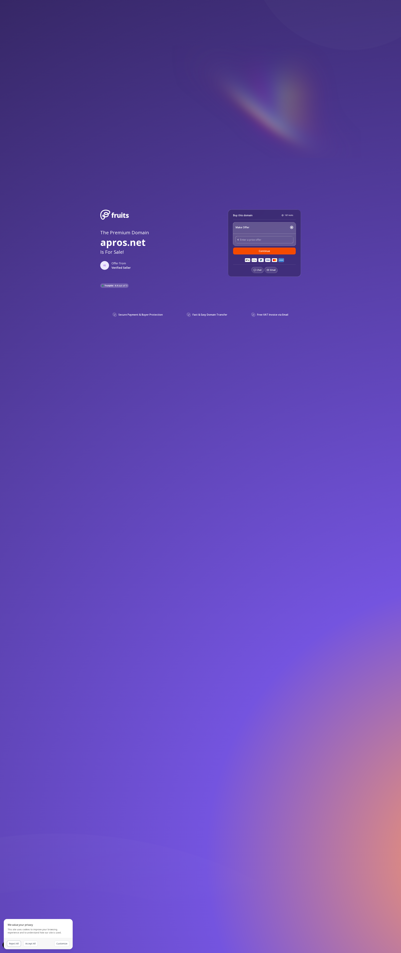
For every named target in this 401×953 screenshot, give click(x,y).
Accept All (30, 943)
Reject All (14, 943)
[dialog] (38, 934)
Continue (264, 251)
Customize (61, 943)
